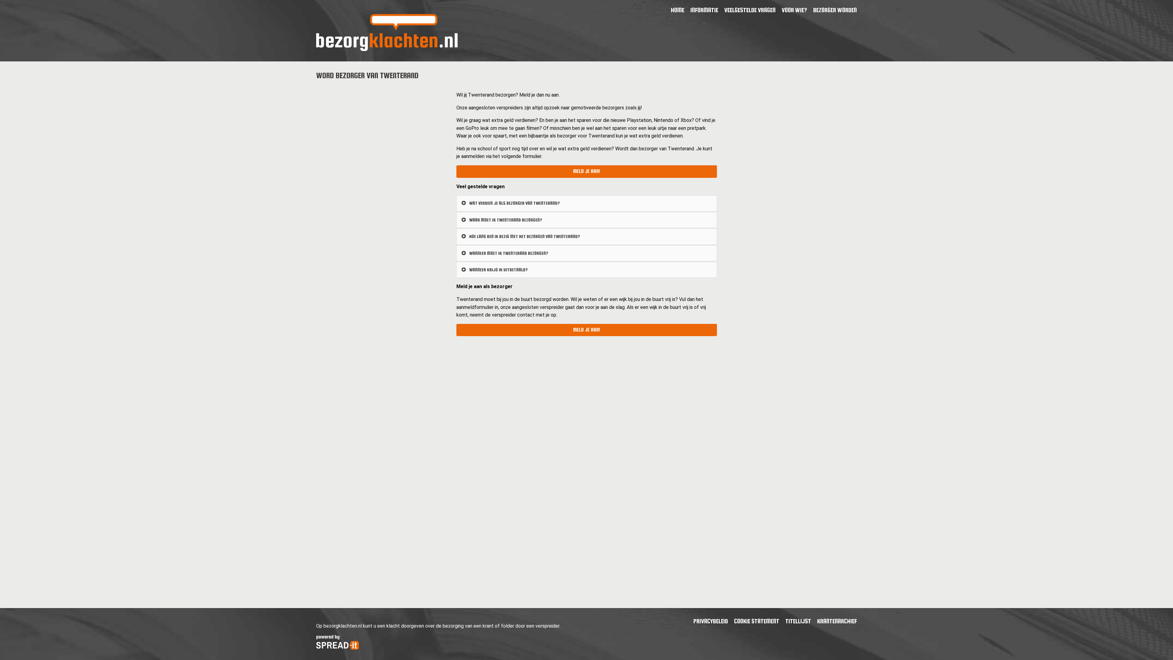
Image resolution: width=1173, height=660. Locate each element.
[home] (387, 49)
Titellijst (798, 621)
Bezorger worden (835, 9)
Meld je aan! (586, 171)
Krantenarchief (837, 621)
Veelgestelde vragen (750, 9)
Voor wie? (794, 9)
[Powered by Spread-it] (337, 648)
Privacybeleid (710, 621)
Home (677, 9)
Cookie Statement (756, 621)
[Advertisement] (381, 129)
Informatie (704, 9)
